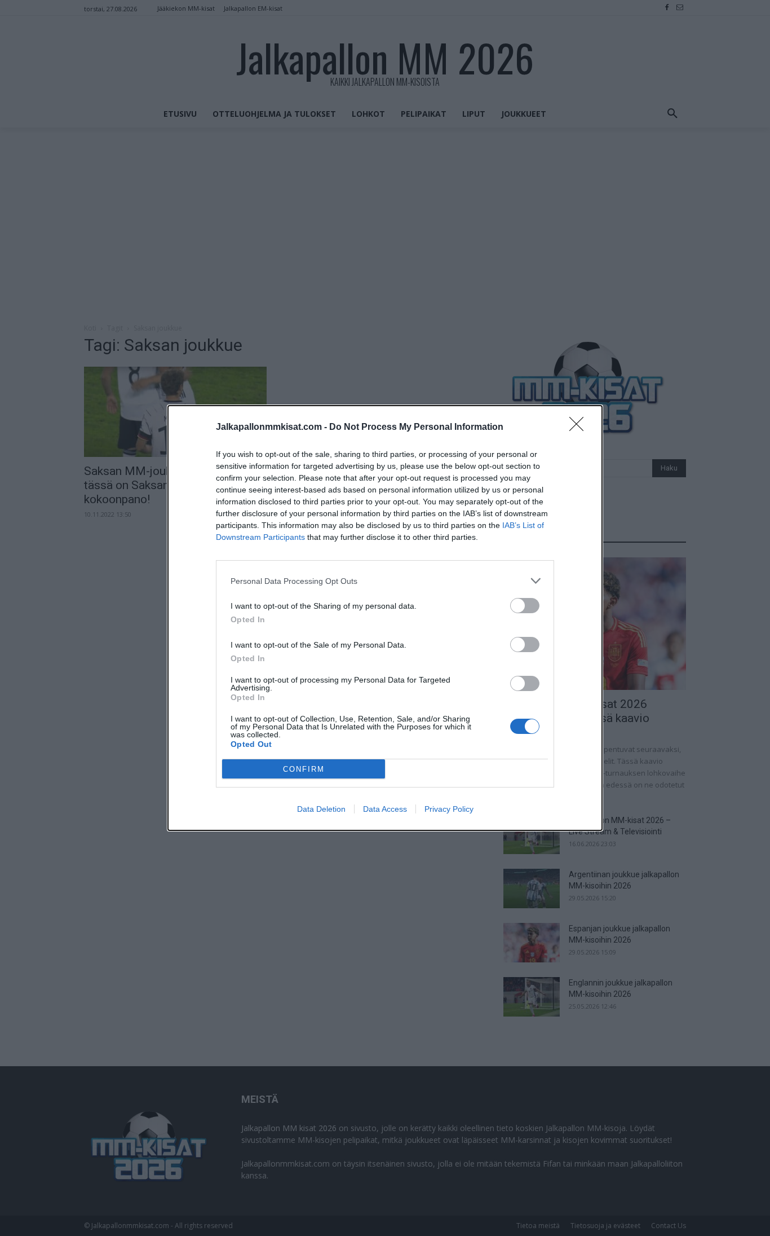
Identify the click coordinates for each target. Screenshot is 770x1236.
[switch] (524, 605)
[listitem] (385, 581)
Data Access (385, 808)
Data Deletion (321, 808)
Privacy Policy (448, 808)
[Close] (580, 427)
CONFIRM (304, 769)
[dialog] (385, 618)
